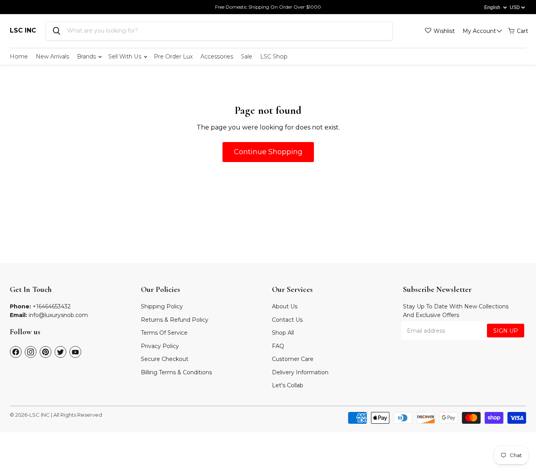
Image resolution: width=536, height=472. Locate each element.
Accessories (217, 56)
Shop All (283, 332)
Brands (87, 56)
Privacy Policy (160, 346)
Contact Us (287, 319)
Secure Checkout (164, 359)
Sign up (505, 330)
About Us (284, 306)
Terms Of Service (164, 332)
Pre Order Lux (173, 56)
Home (19, 56)
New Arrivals (52, 56)
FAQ (278, 346)
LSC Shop (274, 56)
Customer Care (293, 359)
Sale (246, 56)
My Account (479, 31)
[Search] (56, 31)
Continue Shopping (268, 152)
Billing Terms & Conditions (176, 372)
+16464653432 (52, 306)
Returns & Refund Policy (174, 319)
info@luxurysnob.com (58, 315)
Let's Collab (287, 385)
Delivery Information (300, 372)
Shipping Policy (162, 306)
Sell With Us (125, 56)
